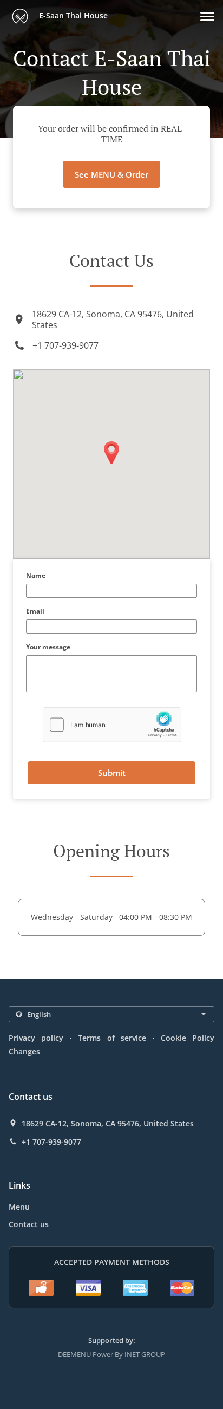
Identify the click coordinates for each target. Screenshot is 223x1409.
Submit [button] (112, 772)
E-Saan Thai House (72, 15)
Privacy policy (36, 1038)
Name (35, 576)
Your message (48, 647)
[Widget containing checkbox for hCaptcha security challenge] (111, 724)
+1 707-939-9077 (65, 345)
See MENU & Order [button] (111, 174)
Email (35, 612)
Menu (19, 1207)
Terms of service (112, 1038)
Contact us (29, 1224)
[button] (207, 16)
